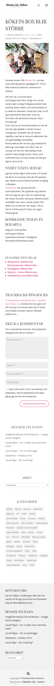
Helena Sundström (15, 35)
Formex (23, 518)
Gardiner (41, 518)
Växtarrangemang (13, 565)
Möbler (9, 542)
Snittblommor (30, 546)
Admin (41, 681)
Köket (39, 35)
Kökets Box (30, 80)
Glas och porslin (12, 523)
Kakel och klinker (12, 532)
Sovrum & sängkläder (14, 551)
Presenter (26, 542)
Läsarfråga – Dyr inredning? (19, 460)
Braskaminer (38, 509)
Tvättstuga (43, 555)
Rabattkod (10, 546)
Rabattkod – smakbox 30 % (18, 455)
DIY (18, 514)
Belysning (27, 509)
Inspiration (10, 528)
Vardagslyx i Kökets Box (20, 268)
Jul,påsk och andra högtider (27, 528)
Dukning (32, 514)
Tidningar (22, 555)
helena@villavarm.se (23, 602)
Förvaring (31, 518)
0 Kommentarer (35, 38)
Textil (34, 551)
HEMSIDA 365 (29, 681)
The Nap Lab (11, 555)
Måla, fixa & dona (38, 537)
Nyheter (17, 542)
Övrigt (23, 38)
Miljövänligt (25, 537)
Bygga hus (10, 514)
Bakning (18, 509)
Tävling (9, 560)
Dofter (24, 514)
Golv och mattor (27, 523)
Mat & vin (16, 38)
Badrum (9, 509)
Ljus (7, 537)
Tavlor (27, 551)
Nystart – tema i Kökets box (22, 272)
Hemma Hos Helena (32, 678)
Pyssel (35, 542)
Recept (19, 546)
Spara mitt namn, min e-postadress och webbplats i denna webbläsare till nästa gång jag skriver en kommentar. (26, 393)
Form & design (11, 518)
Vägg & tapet (31, 560)
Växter (24, 565)
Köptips (8, 38)
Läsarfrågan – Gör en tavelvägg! (21, 450)
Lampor (39, 532)
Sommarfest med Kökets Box (22, 275)
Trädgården (32, 555)
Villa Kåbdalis (19, 560)
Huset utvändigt (41, 523)
